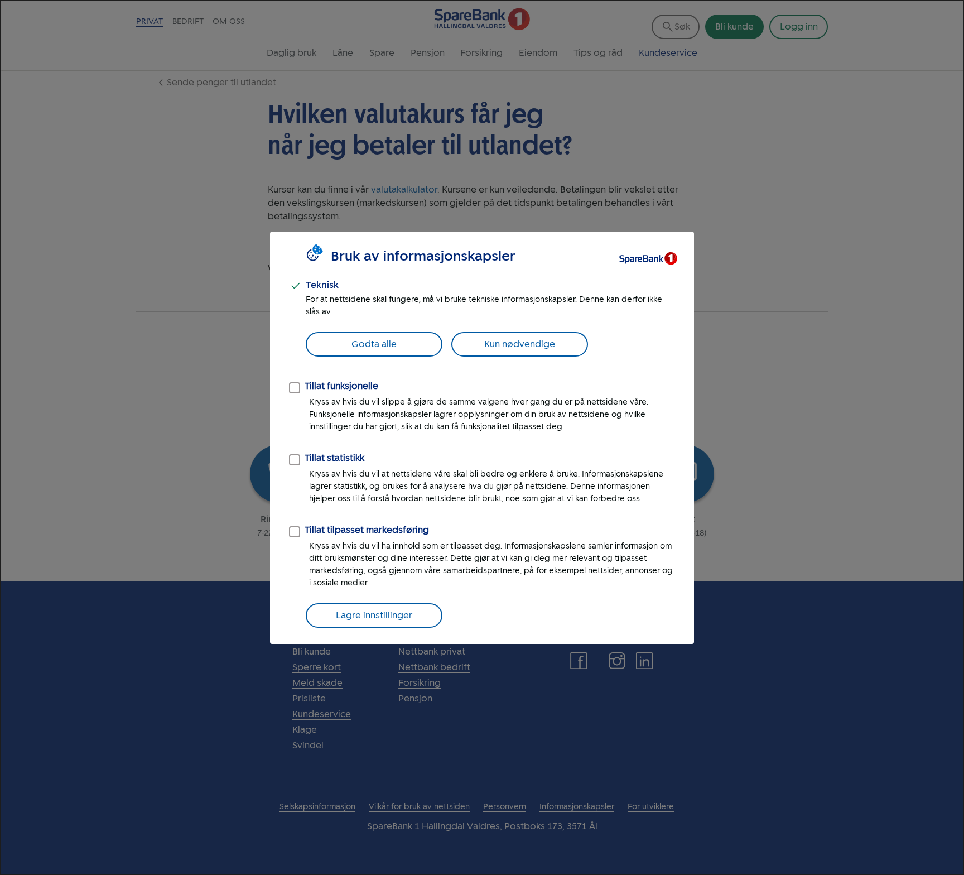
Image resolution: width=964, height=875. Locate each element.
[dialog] (482, 437)
